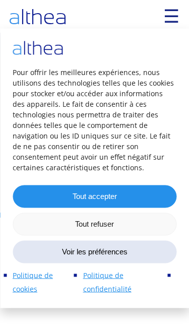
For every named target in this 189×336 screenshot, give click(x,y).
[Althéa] (38, 16)
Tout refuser (94, 224)
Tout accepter (95, 196)
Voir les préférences (95, 251)
